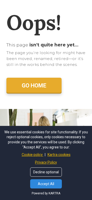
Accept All (46, 184)
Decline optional (46, 172)
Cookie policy (32, 155)
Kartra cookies (59, 155)
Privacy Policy (46, 162)
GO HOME (34, 85)
